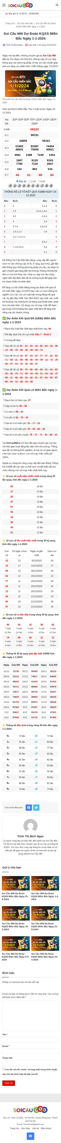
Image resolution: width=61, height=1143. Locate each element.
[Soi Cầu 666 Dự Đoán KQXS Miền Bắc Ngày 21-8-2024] (45, 913)
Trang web (7, 1058)
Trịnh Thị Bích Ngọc (14, 45)
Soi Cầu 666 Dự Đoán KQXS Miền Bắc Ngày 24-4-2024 (44, 957)
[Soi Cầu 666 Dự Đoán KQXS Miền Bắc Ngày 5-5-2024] (16, 943)
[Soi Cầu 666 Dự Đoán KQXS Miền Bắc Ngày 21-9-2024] (16, 883)
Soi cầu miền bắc (25, 23)
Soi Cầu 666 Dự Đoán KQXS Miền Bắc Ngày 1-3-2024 (45, 896)
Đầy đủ (22, 181)
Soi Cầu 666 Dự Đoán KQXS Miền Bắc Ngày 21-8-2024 (44, 926)
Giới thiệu (25, 1128)
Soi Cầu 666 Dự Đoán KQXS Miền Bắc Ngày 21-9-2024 (15, 896)
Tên (4, 1034)
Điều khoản (46, 1128)
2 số (33, 181)
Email (5, 1046)
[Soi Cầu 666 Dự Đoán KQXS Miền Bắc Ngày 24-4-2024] (45, 943)
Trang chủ (10, 23)
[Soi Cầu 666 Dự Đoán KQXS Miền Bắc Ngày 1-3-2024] (45, 883)
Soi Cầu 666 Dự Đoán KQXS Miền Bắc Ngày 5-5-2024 (15, 957)
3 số (42, 181)
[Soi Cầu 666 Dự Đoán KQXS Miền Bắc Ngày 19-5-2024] (16, 913)
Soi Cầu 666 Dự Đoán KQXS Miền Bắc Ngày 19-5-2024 (15, 926)
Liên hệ (35, 1128)
